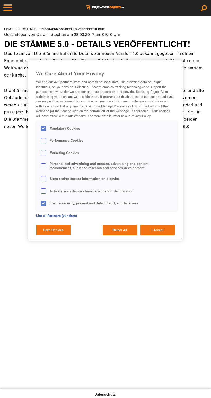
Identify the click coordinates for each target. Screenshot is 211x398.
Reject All (120, 230)
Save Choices (53, 230)
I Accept (158, 230)
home (8, 29)
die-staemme (27, 29)
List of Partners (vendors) (56, 215)
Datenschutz (105, 394)
